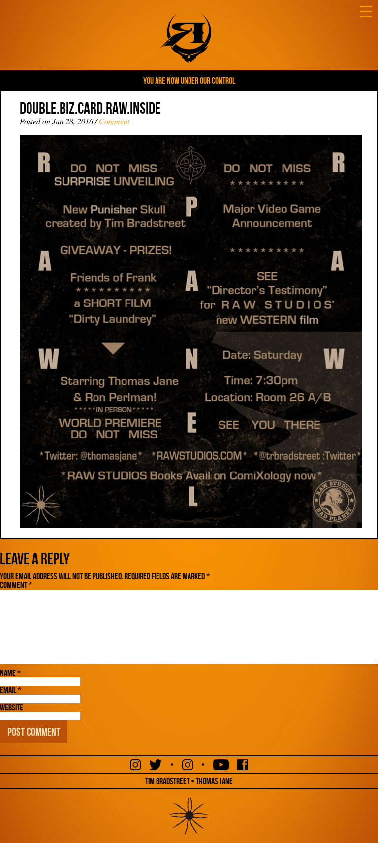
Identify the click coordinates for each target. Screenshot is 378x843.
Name (10, 673)
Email (10, 690)
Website (11, 707)
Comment (114, 121)
